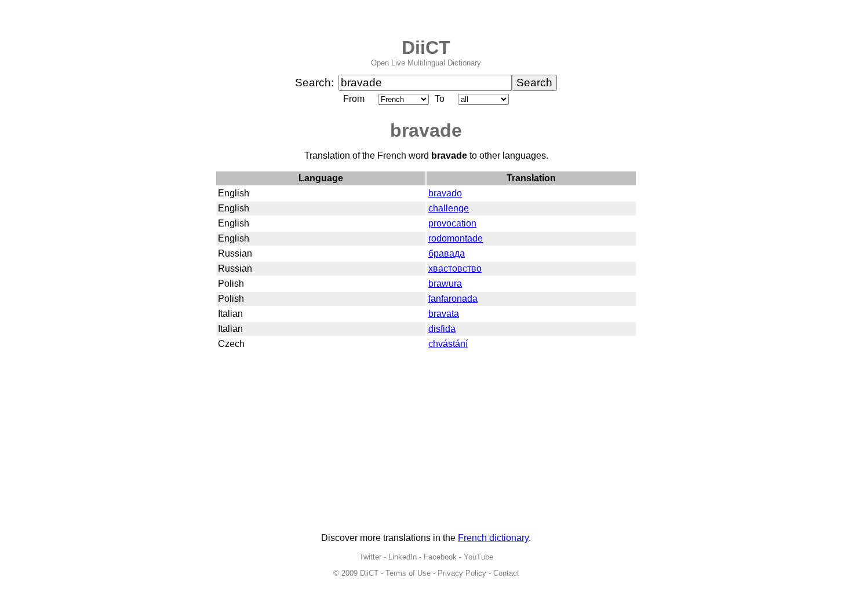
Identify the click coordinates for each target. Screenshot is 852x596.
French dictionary (493, 538)
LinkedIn (402, 557)
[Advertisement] (426, 442)
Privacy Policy (462, 573)
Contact (506, 573)
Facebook (440, 557)
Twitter (370, 557)
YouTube (478, 557)
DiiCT (426, 47)
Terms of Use (408, 573)
